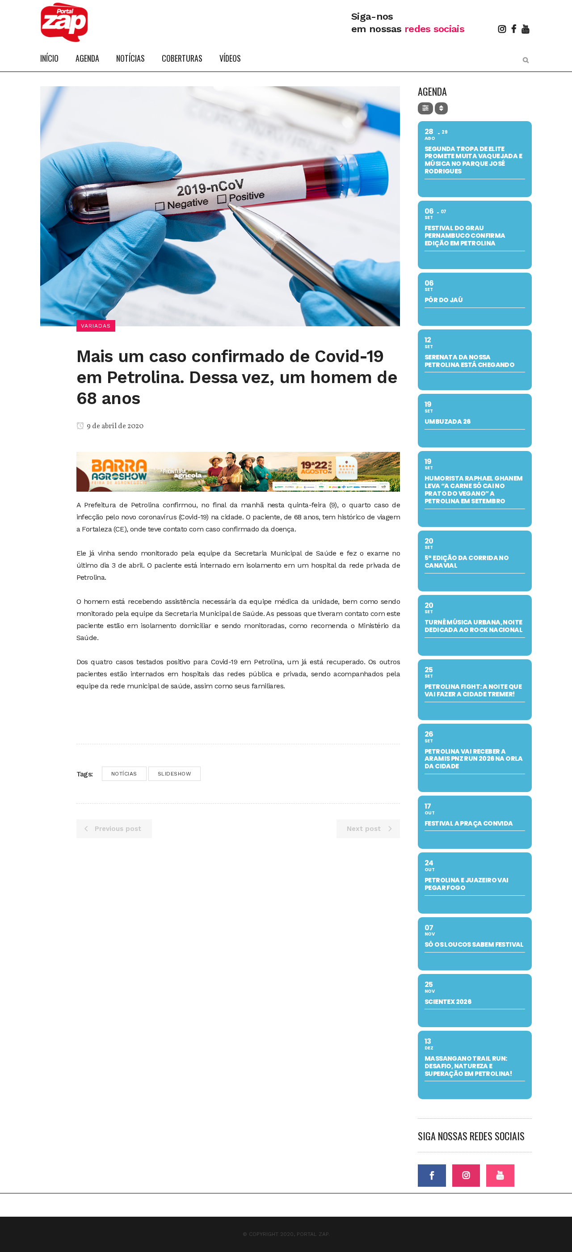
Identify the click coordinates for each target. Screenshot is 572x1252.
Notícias (124, 774)
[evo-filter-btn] (425, 108)
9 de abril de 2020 (114, 426)
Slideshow (175, 774)
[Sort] (441, 108)
